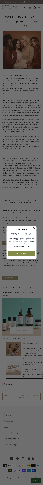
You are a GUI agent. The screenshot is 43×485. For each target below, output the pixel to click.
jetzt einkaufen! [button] (21, 253)
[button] (34, 228)
